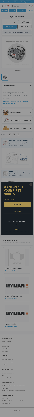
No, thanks (17, 211)
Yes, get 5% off (17, 204)
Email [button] (17, 230)
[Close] (31, 184)
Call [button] (17, 225)
